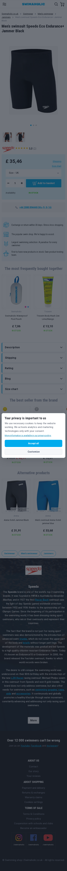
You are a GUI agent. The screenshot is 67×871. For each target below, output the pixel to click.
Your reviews (33, 776)
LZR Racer (17, 678)
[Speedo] (8, 148)
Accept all (33, 443)
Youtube (25, 745)
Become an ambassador (33, 828)
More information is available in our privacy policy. (28, 435)
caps (61, 689)
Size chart (56, 166)
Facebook (36, 745)
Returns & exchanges (33, 792)
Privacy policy (33, 818)
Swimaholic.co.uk (10, 14)
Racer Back (42, 599)
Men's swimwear (45, 14)
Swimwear (28, 14)
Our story (33, 771)
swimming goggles (46, 689)
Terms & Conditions (33, 814)
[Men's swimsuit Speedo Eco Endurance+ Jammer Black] (7, 137)
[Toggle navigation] (4, 4)
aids (8, 693)
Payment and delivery (33, 787)
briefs (26, 642)
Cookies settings (33, 802)
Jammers (6, 17)
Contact (33, 766)
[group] (16, 304)
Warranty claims (33, 797)
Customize (34, 451)
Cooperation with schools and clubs (33, 823)
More (33, 720)
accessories (23, 693)
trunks (23, 638)
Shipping (57, 161)
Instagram (52, 745)
